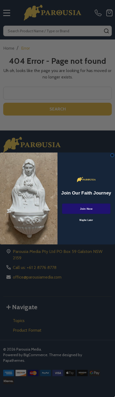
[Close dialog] (112, 155)
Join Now (86, 208)
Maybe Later (86, 220)
